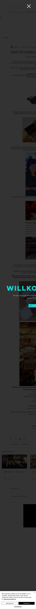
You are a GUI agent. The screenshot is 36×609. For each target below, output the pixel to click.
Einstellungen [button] (18, 606)
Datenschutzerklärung (10, 599)
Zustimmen (27, 603)
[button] (29, 6)
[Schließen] (33, 593)
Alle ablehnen (10, 603)
